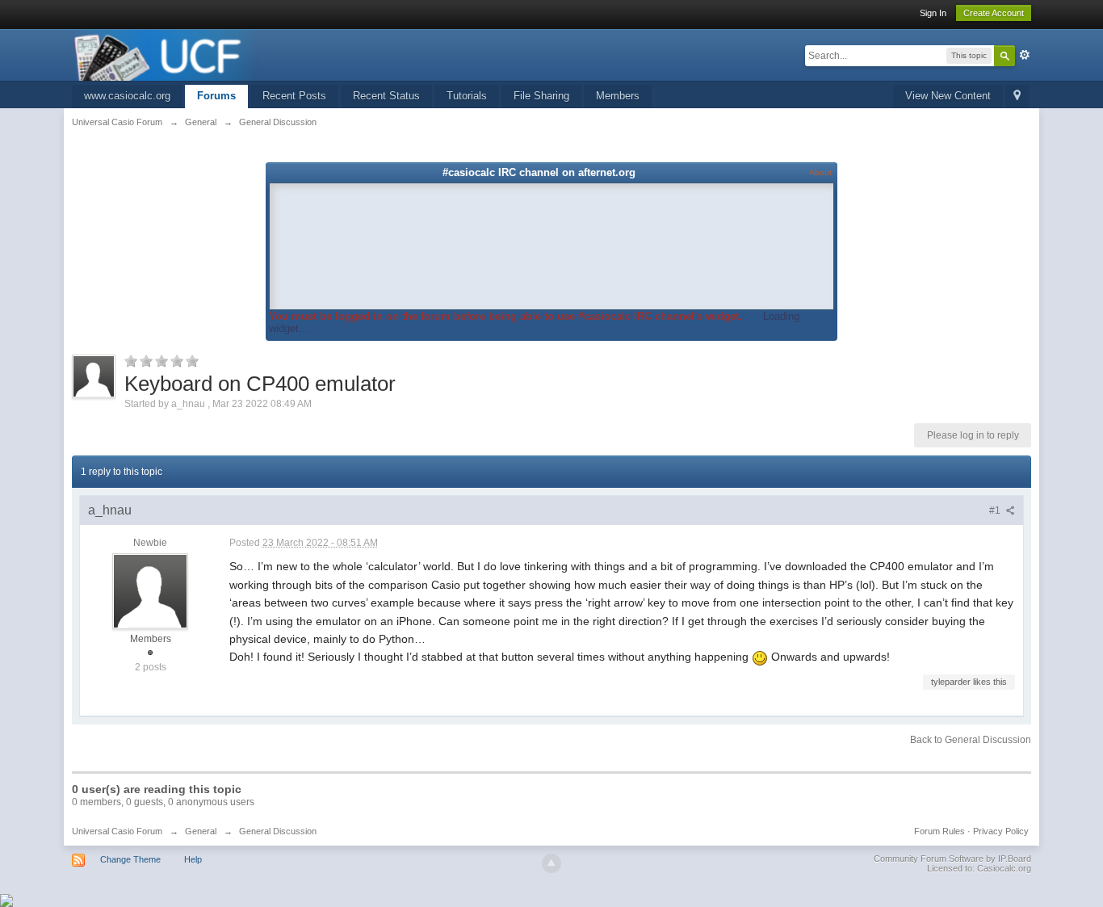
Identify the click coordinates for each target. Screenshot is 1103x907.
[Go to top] (551, 863)
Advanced (1024, 54)
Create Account (993, 13)
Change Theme (130, 859)
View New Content (948, 96)
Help (193, 859)
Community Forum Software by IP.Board (952, 858)
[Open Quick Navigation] (1017, 96)
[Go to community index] (165, 54)
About (820, 172)
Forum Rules (939, 831)
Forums (216, 96)
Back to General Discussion (970, 739)
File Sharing (541, 96)
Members (618, 96)
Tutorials (467, 96)
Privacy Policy (1001, 831)
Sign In (933, 13)
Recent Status (386, 96)
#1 (996, 510)
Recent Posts (294, 96)
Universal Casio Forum (117, 831)
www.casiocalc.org (127, 96)
